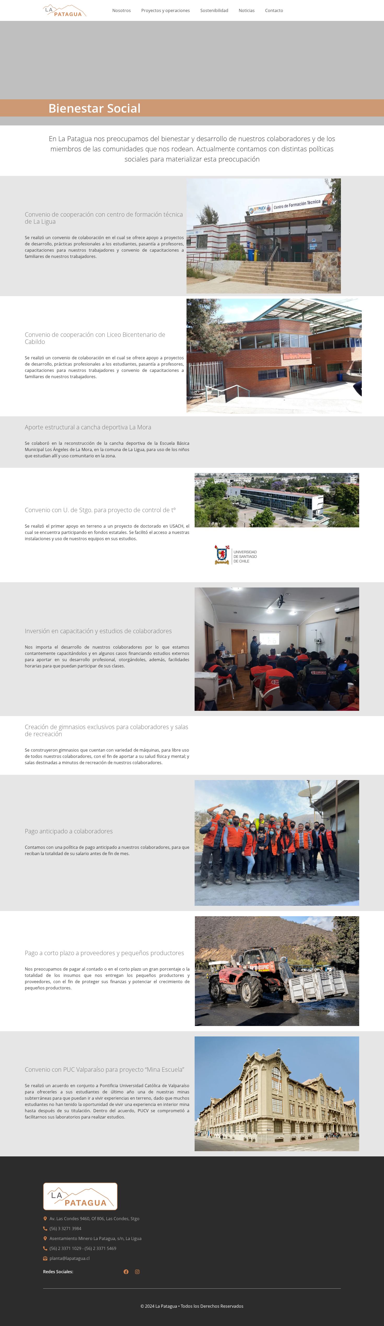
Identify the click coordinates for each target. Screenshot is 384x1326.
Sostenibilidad (214, 10)
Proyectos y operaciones (165, 10)
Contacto (274, 10)
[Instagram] (137, 1272)
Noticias (247, 10)
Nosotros (121, 10)
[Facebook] (126, 1272)
